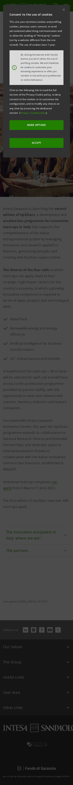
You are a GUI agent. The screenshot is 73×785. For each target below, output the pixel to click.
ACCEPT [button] (36, 143)
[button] (63, 9)
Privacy (24, 113)
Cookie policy (38, 113)
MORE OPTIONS (36, 125)
